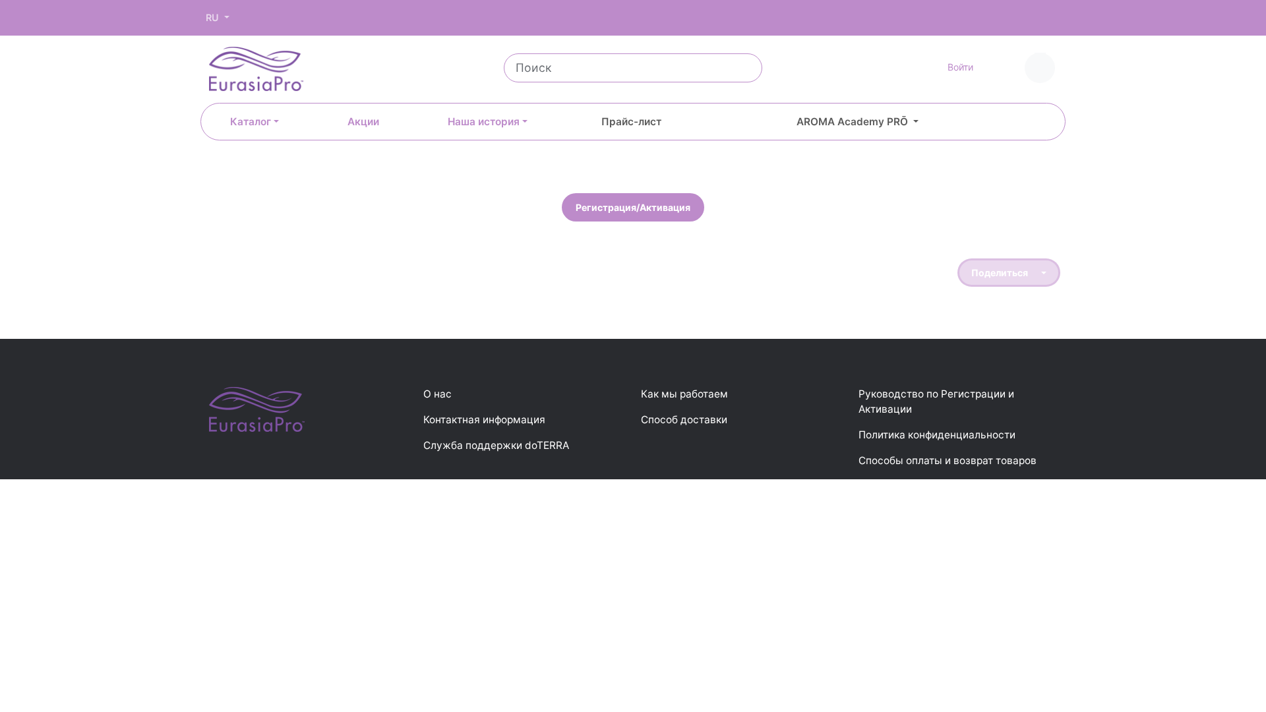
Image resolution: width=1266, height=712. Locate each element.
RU (214, 17)
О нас (437, 394)
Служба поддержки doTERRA (496, 445)
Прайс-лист (631, 121)
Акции (363, 121)
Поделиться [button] (1000, 272)
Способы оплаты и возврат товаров (948, 460)
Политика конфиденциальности (937, 435)
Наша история (484, 121)
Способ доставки (684, 419)
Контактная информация (484, 419)
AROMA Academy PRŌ (854, 121)
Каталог (250, 121)
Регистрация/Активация (633, 207)
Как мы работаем (684, 394)
